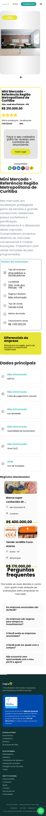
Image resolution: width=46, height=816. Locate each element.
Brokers (6, 741)
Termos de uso (9, 791)
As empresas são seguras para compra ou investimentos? (20, 622)
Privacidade (8, 794)
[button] (40, 810)
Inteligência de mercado (13, 766)
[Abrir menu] (40, 4)
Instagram (32, 808)
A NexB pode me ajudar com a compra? (22, 646)
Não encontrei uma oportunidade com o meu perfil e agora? (20, 659)
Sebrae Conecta (31, 711)
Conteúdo (7, 782)
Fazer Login (20, 151)
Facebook (13, 808)
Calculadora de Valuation (13, 760)
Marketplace (8, 754)
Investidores (8, 738)
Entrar (15, 4)
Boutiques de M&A (10, 744)
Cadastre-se (28, 4)
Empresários (8, 735)
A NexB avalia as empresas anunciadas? (21, 634)
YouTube (22, 808)
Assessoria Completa (11, 763)
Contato (6, 788)
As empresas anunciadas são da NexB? (22, 608)
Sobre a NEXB (8, 779)
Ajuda (5, 785)
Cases (5, 769)
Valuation (6, 757)
